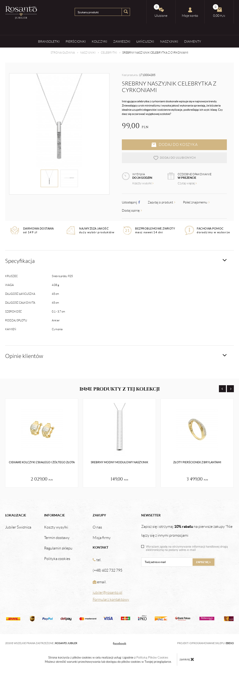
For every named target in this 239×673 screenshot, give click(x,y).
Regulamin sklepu (58, 548)
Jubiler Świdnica (18, 527)
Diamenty (192, 41)
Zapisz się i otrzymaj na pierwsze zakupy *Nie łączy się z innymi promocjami (186, 530)
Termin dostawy (57, 537)
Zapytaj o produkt (161, 202)
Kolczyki (99, 41)
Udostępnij (130, 202)
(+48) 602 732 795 (107, 570)
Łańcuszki (145, 41)
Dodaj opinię (131, 210)
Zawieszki (121, 41)
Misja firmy (102, 537)
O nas (97, 527)
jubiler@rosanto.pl (107, 592)
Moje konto (190, 15)
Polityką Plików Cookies (152, 657)
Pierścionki (76, 41)
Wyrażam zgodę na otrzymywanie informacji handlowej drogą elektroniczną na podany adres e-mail (187, 548)
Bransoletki (49, 41)
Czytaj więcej (187, 183)
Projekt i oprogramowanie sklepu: (205, 643)
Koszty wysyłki (142, 183)
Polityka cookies (57, 558)
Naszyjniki (169, 41)
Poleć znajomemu (195, 202)
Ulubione (161, 11)
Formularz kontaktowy (111, 599)
